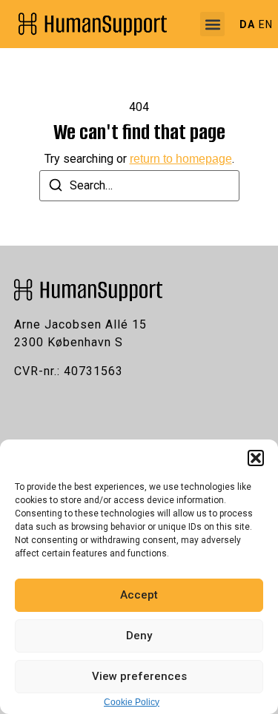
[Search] (55, 187)
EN (266, 24)
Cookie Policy (131, 702)
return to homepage (181, 158)
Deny (139, 635)
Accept (139, 595)
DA (247, 24)
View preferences (139, 676)
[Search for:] (139, 185)
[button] (255, 458)
